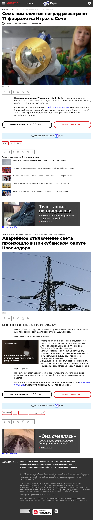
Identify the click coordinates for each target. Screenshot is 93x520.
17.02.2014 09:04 (8, 10)
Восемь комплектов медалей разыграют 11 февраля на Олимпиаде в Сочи (40, 191)
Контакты (72, 464)
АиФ (4, 313)
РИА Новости (7, 86)
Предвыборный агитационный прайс (34, 467)
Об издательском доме (29, 461)
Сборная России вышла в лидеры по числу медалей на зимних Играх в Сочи (41, 183)
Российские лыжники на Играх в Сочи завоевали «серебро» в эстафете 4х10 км (42, 176)
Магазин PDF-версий (67, 461)
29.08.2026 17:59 (8, 234)
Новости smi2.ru (10, 227)
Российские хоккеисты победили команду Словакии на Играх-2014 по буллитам (43, 168)
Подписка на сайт (60, 464)
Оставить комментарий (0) (72, 124)
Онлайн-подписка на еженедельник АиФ (35, 464)
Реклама (54, 461)
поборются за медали (58, 107)
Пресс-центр (44, 461)
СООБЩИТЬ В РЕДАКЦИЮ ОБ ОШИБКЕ (63, 467)
